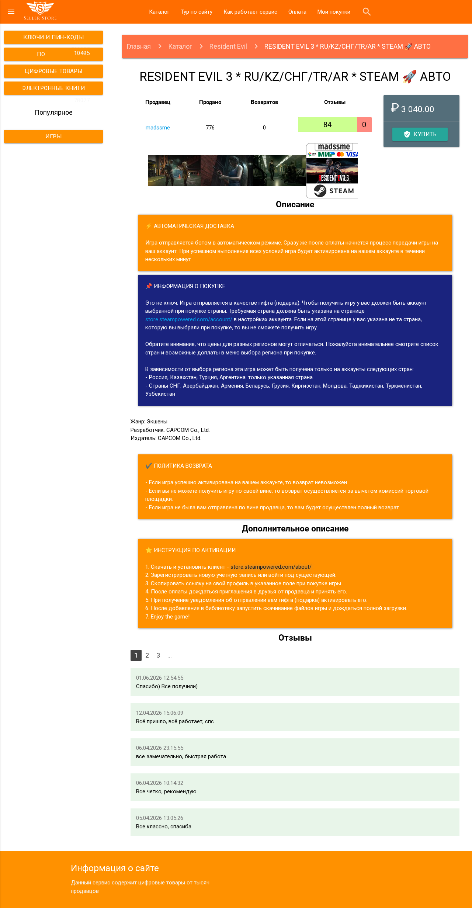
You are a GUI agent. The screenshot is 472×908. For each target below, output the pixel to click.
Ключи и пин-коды (56, 39)
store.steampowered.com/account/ (188, 319)
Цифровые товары (57, 73)
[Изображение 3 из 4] (279, 170)
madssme (158, 127)
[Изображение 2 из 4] (227, 170)
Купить (420, 134)
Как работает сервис (250, 11)
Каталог (159, 11)
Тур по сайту (196, 11)
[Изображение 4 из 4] (332, 170)
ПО (63, 54)
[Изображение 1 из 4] (174, 170)
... (169, 655)
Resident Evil (228, 46)
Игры (53, 136)
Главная (138, 46)
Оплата (297, 11)
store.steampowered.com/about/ (271, 567)
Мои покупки (333, 11)
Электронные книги (56, 90)
